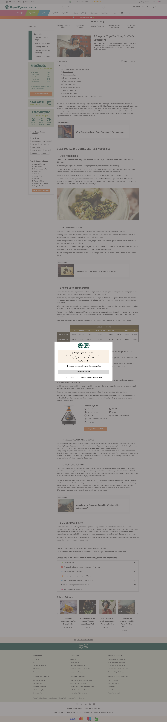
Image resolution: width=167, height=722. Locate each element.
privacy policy (95, 366)
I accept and (85, 366)
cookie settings (81, 366)
